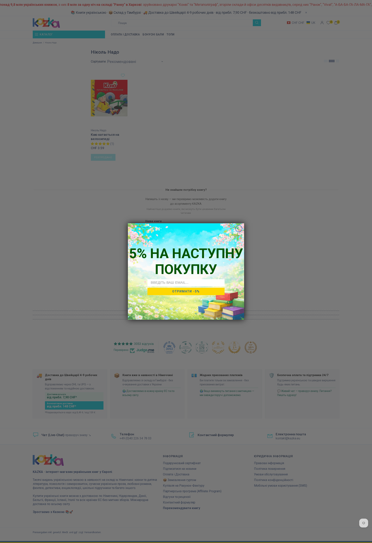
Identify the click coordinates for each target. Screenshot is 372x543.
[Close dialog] (238, 228)
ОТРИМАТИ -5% (186, 291)
